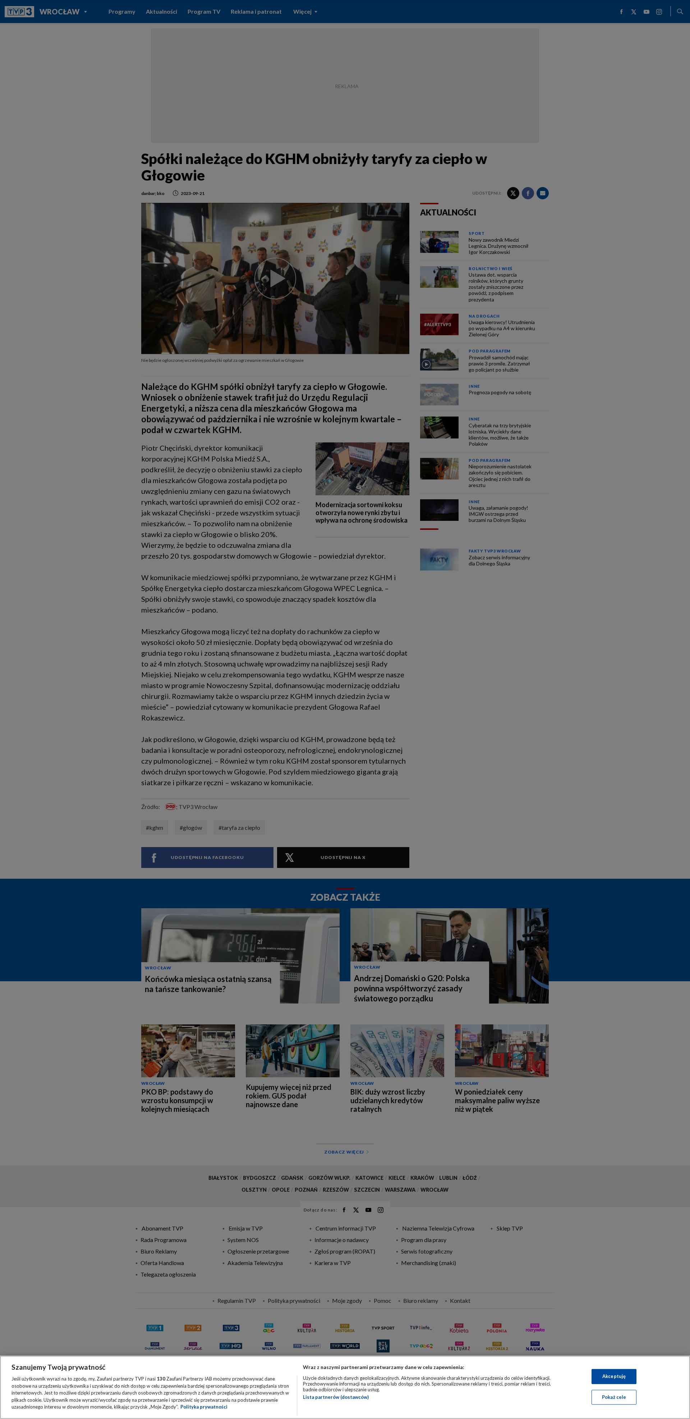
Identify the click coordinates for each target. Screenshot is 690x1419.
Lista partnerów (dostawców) (336, 1397)
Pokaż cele (614, 1397)
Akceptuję (614, 1376)
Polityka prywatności (203, 1407)
